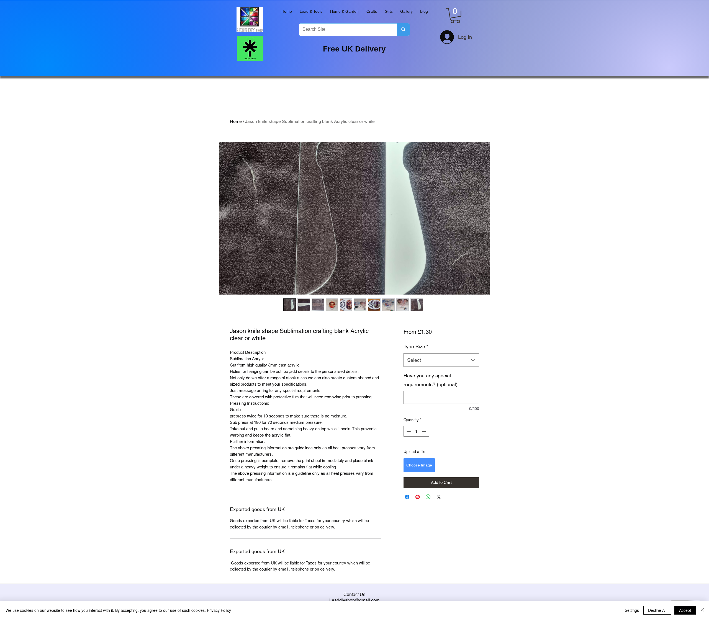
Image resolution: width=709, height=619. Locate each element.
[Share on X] (438, 497)
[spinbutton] (416, 431)
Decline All (657, 610)
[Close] (702, 610)
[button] (311, 11)
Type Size (416, 346)
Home (236, 121)
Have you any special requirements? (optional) (431, 380)
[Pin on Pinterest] (417, 497)
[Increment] (424, 431)
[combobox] (441, 360)
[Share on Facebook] (407, 497)
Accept (685, 610)
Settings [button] (632, 610)
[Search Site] (403, 30)
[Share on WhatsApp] (428, 497)
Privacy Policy (219, 610)
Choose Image (419, 465)
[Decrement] (408, 431)
